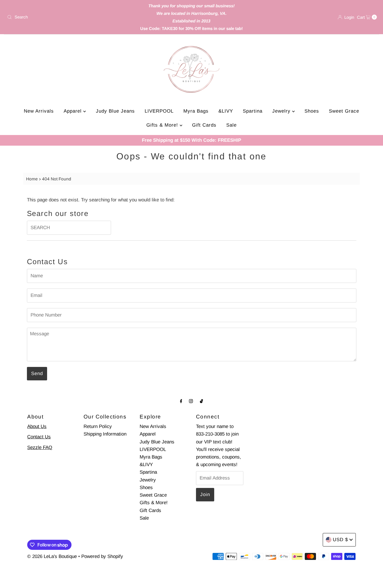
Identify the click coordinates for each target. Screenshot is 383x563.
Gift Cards (204, 125)
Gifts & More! (163, 125)
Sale (231, 125)
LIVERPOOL (159, 111)
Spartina (252, 111)
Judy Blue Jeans (115, 111)
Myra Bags (196, 111)
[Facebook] (181, 401)
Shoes (311, 111)
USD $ (340, 539)
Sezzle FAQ (39, 447)
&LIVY (225, 111)
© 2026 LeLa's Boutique (52, 556)
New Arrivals (39, 111)
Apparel (73, 111)
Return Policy (98, 426)
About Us (37, 426)
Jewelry (282, 111)
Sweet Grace (344, 111)
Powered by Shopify (102, 556)
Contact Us (39, 436)
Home (32, 178)
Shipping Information (105, 434)
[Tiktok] (201, 401)
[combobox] (65, 17)
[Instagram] (191, 401)
